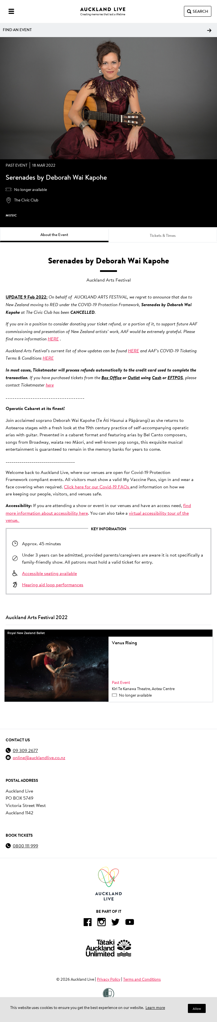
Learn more (155, 1007)
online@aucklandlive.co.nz (39, 757)
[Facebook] (87, 923)
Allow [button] (197, 1008)
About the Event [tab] (54, 234)
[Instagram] (101, 923)
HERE (53, 339)
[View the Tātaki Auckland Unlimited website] (108, 948)
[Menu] (11, 11)
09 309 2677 (25, 750)
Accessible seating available (49, 573)
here (50, 385)
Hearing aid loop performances (52, 584)
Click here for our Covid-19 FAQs (97, 486)
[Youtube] (129, 923)
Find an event (17, 29)
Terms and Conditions (142, 979)
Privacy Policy (108, 979)
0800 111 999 (25, 846)
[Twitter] (115, 923)
